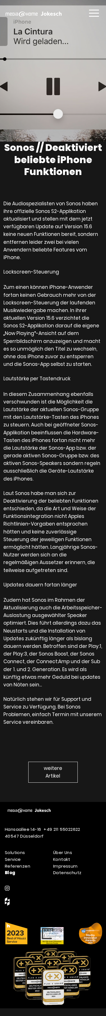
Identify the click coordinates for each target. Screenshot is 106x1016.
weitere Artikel (53, 772)
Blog (10, 873)
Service (13, 859)
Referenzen (17, 866)
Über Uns (62, 852)
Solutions (15, 852)
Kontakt (61, 859)
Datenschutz (67, 873)
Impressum (65, 866)
